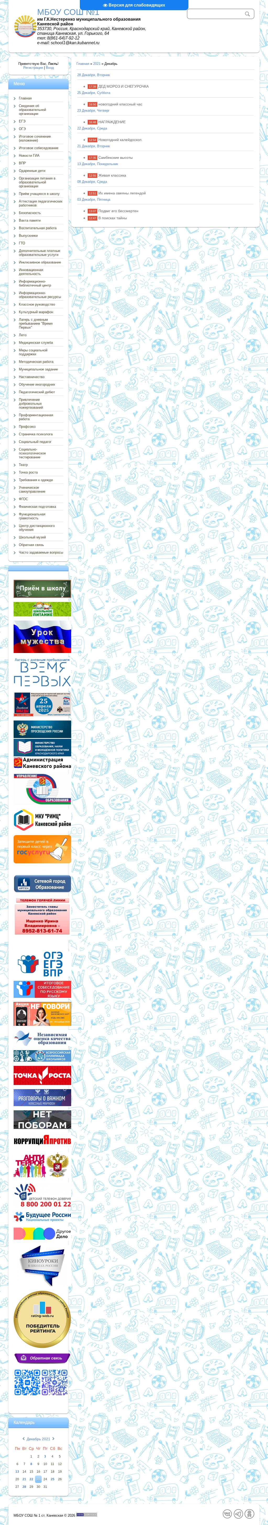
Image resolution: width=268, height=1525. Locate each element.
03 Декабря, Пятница (93, 199)
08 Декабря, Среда (92, 182)
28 (24, 1487)
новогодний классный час (120, 104)
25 (52, 1479)
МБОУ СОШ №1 (68, 12)
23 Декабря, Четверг (93, 110)
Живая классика (112, 175)
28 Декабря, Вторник (93, 75)
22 (31, 1479)
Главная (82, 64)
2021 (96, 64)
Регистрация (33, 68)
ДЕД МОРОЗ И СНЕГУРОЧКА (123, 86)
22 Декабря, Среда (92, 128)
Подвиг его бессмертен (118, 211)
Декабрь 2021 (38, 1438)
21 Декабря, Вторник (93, 146)
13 (17, 1471)
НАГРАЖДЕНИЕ (112, 122)
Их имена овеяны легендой (122, 193)
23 (38, 1479)
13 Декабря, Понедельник (97, 164)
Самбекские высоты (115, 157)
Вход (50, 68)
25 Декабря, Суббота (93, 93)
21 (24, 1479)
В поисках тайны (112, 218)
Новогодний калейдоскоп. (120, 140)
